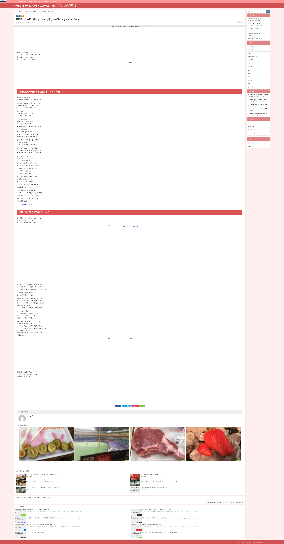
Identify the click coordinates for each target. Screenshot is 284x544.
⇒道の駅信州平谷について (24, 204)
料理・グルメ (251, 66)
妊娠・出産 (250, 59)
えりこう (242, 22)
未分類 (249, 73)
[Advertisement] (129, 40)
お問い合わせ (251, 143)
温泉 (22, 15)
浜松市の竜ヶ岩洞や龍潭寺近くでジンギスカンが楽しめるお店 (33, 497)
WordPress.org (251, 133)
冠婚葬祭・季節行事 (252, 56)
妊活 (249, 63)
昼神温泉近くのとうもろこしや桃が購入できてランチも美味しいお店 (224, 502)
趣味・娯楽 (250, 86)
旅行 (18, 15)
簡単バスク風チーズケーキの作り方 (256, 38)
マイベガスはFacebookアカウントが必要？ (258, 104)
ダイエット (250, 49)
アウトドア (250, 46)
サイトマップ (251, 146)
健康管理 (250, 53)
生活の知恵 (250, 80)
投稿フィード (251, 126)
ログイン (250, 122)
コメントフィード (252, 129)
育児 (249, 83)
